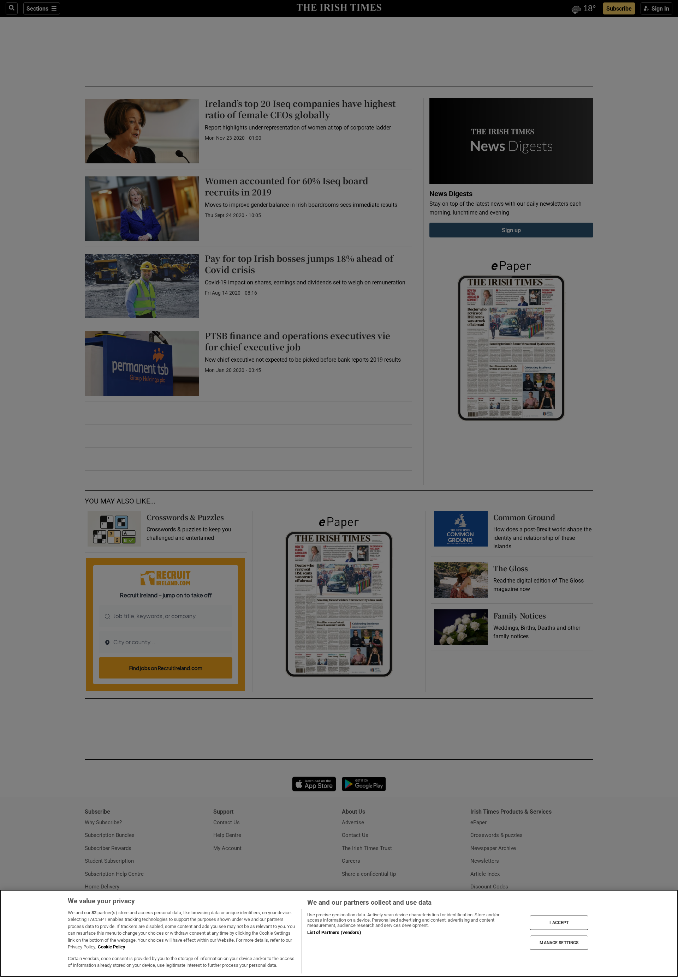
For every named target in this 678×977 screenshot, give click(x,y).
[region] (339, 933)
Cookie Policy (111, 946)
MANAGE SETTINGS (559, 942)
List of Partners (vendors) (334, 932)
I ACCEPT (559, 922)
